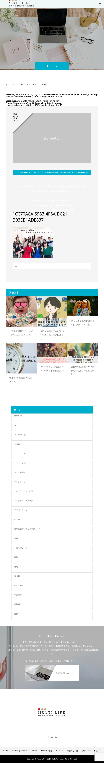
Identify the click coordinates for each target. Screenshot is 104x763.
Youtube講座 (46, 750)
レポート (18, 519)
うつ (16, 425)
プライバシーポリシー (91, 750)
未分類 (17, 576)
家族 (16, 557)
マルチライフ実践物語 (23, 500)
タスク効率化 (20, 472)
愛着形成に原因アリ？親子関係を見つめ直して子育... (82, 370)
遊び (16, 613)
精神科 (17, 604)
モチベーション (20, 510)
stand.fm (18, 415)
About (15, 750)
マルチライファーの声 (23, 491)
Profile (24, 750)
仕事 (16, 538)
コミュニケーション (22, 453)
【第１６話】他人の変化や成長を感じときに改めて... (52, 334)
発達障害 (18, 595)
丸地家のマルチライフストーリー (28, 529)
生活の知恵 (19, 585)
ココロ (17, 444)
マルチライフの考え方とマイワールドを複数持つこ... (52, 370)
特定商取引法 (72, 750)
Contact (59, 750)
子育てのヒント (20, 547)
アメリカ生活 (20, 434)
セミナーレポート (21, 463)
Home (5, 750)
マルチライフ (20, 481)
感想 (16, 566)
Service (34, 750)
